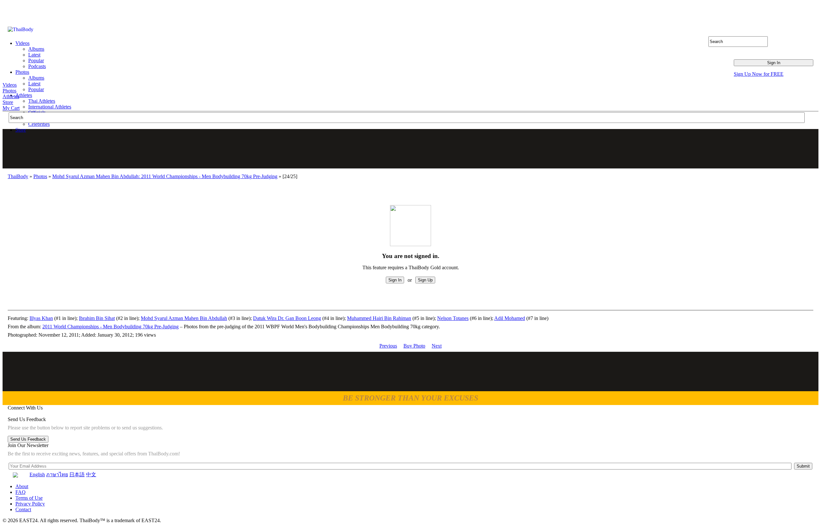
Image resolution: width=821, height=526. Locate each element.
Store (8, 102)
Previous (388, 346)
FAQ (20, 492)
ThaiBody (18, 176)
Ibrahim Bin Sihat (97, 318)
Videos (10, 85)
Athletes (11, 96)
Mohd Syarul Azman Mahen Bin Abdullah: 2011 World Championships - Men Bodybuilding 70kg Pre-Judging (164, 176)
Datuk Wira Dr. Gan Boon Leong (287, 318)
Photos (9, 90)
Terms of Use (29, 498)
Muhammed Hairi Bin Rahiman (379, 318)
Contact (23, 509)
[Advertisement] (411, 148)
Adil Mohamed (509, 318)
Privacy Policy (30, 503)
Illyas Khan (41, 318)
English (37, 474)
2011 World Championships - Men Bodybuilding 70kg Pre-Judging (110, 326)
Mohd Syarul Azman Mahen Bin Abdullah (184, 318)
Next (437, 346)
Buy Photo (414, 346)
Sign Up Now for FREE (758, 74)
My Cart (11, 108)
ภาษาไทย (57, 474)
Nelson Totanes (453, 318)
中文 (91, 474)
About (21, 486)
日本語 (77, 474)
